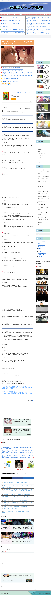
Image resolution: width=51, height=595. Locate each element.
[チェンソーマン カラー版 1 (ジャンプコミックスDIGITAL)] (6, 96)
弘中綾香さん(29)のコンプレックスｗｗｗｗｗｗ (10, 81)
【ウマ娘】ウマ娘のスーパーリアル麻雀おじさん (9, 17)
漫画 (6, 473)
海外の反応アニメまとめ (43, 254)
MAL (32, 400)
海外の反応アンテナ (42, 256)
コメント (3, 551)
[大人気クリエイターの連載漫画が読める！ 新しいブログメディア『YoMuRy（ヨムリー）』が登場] (6, 84)
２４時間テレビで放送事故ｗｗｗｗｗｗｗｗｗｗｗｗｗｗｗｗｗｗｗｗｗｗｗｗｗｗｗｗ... (17, 75)
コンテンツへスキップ (4, 0)
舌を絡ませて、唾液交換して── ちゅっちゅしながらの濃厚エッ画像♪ (12, 31)
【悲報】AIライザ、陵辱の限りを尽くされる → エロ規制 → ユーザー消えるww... (15, 73)
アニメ (3, 473)
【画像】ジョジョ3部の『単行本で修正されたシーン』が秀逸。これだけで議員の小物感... (17, 72)
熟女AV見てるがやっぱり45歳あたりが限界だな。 (10, 78)
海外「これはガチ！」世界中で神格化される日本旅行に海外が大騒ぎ (38, 26)
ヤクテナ (40, 251)
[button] (49, 54)
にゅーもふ (40, 249)
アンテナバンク (41, 245)
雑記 (14, 473)
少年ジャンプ (18, 473)
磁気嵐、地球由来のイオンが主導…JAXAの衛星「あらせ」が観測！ (12, 29)
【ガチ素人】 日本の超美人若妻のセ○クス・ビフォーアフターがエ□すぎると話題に (16, 80)
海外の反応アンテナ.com (43, 257)
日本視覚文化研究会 (42, 253)
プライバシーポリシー (4, 593)
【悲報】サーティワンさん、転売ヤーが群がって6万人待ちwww (13, 70)
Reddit (30, 400)
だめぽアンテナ (41, 248)
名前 (2, 563)
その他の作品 (10, 473)
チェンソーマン (24, 473)
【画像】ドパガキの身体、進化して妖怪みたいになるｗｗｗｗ (12, 69)
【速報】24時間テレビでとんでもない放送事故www (11, 67)
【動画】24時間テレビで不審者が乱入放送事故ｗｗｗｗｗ (10, 20)
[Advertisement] (17, 184)
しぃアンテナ (41, 246)
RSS (37, 57)
